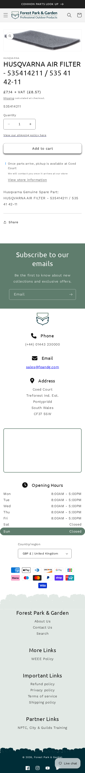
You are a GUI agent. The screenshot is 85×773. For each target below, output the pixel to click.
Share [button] (13, 222)
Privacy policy (42, 690)
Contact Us (42, 627)
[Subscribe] (71, 294)
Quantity (9, 115)
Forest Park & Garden (48, 757)
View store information (27, 180)
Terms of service (42, 696)
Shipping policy (42, 702)
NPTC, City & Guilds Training (42, 728)
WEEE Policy (42, 659)
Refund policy (42, 684)
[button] (6, 15)
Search (42, 633)
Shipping (8, 98)
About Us (42, 621)
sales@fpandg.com (42, 367)
